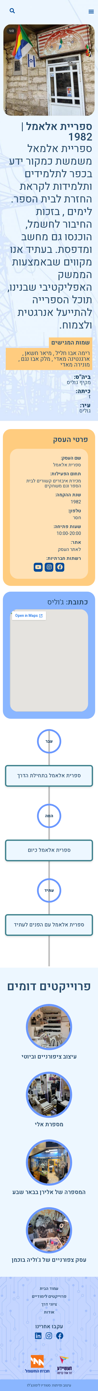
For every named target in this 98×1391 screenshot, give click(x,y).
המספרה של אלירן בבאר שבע (49, 1192)
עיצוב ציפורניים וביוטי (49, 1057)
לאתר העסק (69, 549)
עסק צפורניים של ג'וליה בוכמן (49, 1260)
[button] (91, 11)
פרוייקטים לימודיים (49, 1296)
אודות (49, 1312)
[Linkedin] (38, 1336)
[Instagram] (49, 1336)
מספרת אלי (49, 1124)
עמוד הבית (49, 1288)
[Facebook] (59, 567)
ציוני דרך (49, 1304)
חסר (77, 517)
